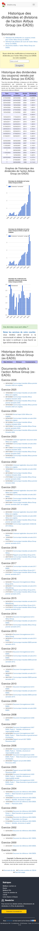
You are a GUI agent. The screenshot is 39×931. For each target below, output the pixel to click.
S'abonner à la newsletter (14, 911)
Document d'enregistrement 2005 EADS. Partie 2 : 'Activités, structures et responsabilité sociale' (20, 776)
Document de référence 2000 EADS (24, 846)
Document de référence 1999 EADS (24, 853)
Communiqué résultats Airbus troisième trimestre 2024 (19, 423)
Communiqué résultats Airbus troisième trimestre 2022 (19, 474)
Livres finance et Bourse (10, 897)
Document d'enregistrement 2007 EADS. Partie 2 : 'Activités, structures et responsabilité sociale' (20, 729)
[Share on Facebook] (31, 920)
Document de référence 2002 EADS (24, 831)
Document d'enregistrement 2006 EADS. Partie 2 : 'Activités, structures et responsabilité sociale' (20, 751)
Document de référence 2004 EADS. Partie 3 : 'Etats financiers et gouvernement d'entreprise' (21, 794)
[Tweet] (33, 920)
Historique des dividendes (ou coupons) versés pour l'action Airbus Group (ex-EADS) (20, 39)
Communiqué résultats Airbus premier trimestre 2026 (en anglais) (21, 384)
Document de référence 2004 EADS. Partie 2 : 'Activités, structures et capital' (21, 799)
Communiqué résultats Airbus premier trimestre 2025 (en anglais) (21, 406)
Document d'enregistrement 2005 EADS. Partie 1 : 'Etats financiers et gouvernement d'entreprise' (21, 782)
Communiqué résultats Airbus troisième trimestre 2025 (19, 398)
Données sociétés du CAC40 (27, 870)
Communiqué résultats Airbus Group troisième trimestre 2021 (21, 499)
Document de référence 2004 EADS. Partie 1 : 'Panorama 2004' (21, 803)
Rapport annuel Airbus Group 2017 (24, 570)
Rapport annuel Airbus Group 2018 (24, 555)
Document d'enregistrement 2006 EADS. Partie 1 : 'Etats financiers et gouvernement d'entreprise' (21, 757)
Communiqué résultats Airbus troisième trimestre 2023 (19, 449)
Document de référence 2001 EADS (24, 838)
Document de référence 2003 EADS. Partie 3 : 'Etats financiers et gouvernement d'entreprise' (21, 813)
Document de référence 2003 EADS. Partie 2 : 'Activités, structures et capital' (21, 822)
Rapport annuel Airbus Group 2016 (24, 590)
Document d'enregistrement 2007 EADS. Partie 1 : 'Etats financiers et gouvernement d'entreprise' (21, 735)
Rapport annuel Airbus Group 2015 (24, 605)
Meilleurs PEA (7, 890)
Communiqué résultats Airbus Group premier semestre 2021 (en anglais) (21, 503)
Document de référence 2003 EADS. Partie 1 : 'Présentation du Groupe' (21, 818)
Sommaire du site (9, 870)
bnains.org (11, 4)
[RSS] (35, 920)
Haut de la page (20, 872)
